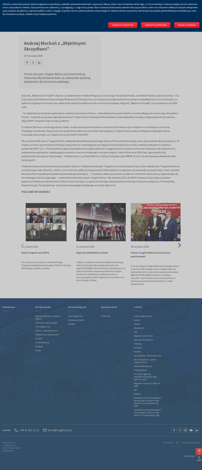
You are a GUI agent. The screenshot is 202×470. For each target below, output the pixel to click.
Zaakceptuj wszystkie (123, 25)
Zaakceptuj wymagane (156, 25)
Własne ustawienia (187, 25)
